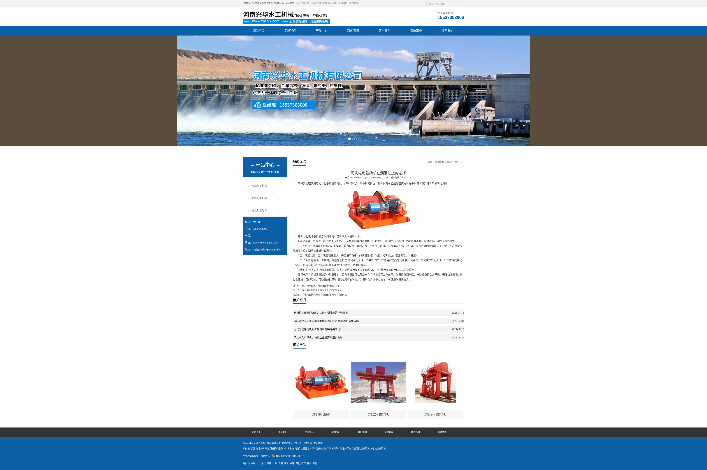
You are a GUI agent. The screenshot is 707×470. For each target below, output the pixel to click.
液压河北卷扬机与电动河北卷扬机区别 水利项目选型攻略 (326, 215)
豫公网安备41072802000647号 (290, 350)
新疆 (315, 357)
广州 (275, 357)
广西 (303, 357)
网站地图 (441, 326)
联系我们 (447, 30)
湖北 (263, 357)
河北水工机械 (259, 79)
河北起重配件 (259, 104)
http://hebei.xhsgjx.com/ (265, 136)
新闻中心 (459, 56)
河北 (298, 357)
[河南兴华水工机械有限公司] (288, 11)
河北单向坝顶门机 (435, 308)
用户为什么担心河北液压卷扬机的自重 (321, 180)
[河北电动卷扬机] (321, 250)
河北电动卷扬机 (321, 308)
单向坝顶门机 (292, 3)
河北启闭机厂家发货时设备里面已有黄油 (322, 184)
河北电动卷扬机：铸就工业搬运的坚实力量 (318, 231)
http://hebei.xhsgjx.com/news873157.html (369, 71)
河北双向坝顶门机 (378, 308)
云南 (280, 357)
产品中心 (322, 30)
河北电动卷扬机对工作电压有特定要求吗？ (318, 223)
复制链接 (286, 337)
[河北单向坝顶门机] (435, 250)
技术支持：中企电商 (302, 337)
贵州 (309, 357)
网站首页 (259, 30)
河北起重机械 (259, 92)
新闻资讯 (353, 30)
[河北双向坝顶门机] (378, 250)
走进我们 (290, 30)
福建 (292, 357)
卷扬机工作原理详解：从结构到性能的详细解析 (321, 206)
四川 (286, 357)
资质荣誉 (416, 30)
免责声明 (318, 337)
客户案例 (385, 30)
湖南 (269, 357)
